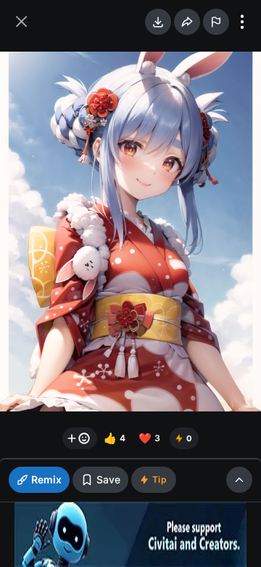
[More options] (242, 22)
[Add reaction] (79, 438)
